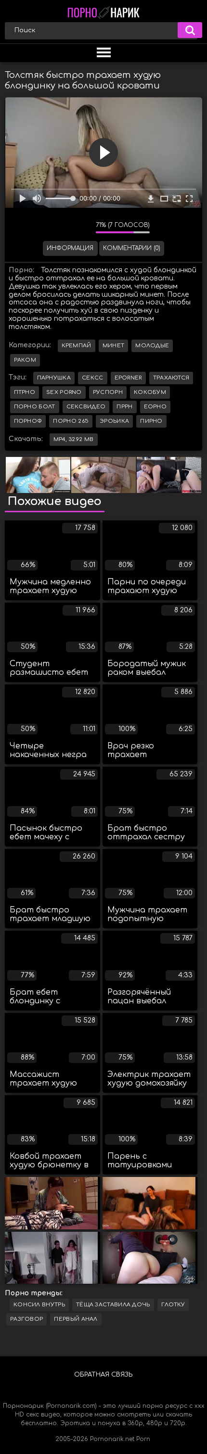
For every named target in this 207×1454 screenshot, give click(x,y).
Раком (25, 360)
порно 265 (71, 421)
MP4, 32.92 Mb (73, 439)
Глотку (173, 1305)
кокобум (150, 392)
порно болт (34, 407)
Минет (114, 345)
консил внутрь (39, 1305)
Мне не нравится (81, 227)
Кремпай (76, 345)
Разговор (26, 1319)
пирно (151, 421)
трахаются (171, 378)
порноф (28, 421)
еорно (155, 407)
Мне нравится (59, 227)
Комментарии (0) (131, 248)
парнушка (54, 378)
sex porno (64, 392)
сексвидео (86, 407)
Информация (70, 248)
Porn (143, 1439)
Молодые (152, 345)
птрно (25, 392)
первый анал (75, 1319)
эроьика (114, 421)
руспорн (108, 392)
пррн (124, 407)
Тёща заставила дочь (113, 1305)
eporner (128, 378)
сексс (93, 378)
